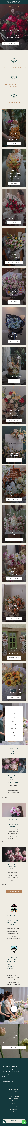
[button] (24, 1122)
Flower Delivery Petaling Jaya (8, 1074)
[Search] (23, 7)
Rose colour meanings (6, 1079)
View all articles (14, 891)
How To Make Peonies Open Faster (9, 1066)
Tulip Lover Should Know (7, 1081)
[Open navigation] (2, 7)
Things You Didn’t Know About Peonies (10, 1071)
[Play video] (14, 1009)
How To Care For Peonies (12, 867)
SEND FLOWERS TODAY (10, 43)
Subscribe (14, 1120)
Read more (4, 797)
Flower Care (4, 1076)
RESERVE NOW (14, 737)
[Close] (25, 1088)
